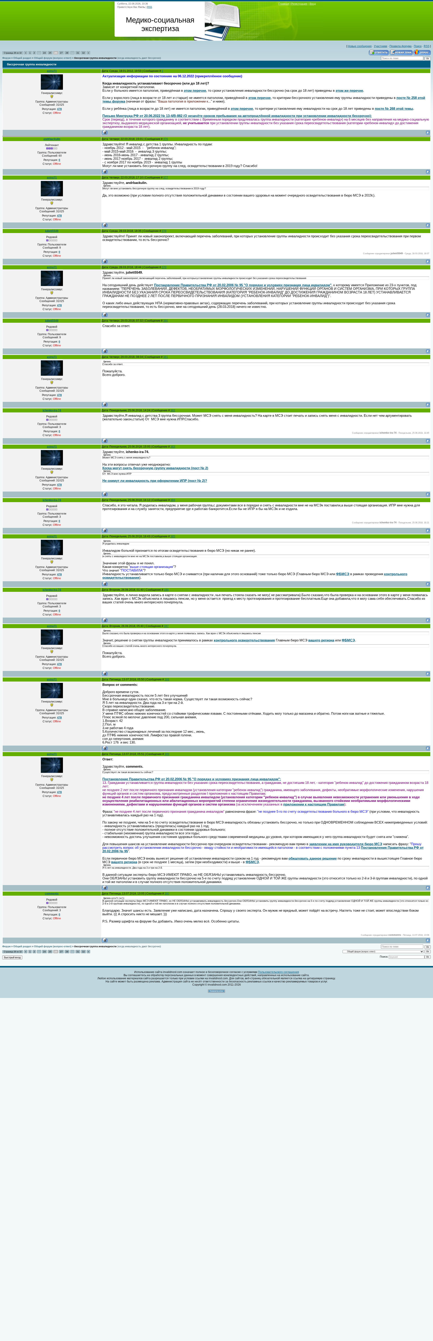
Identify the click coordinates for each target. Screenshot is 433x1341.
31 (77, 53)
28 (67, 53)
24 (44, 53)
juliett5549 (51, 231)
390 (167, 893)
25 (50, 53)
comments (52, 893)
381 (165, 357)
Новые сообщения (360, 46)
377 (165, 177)
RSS (149, 7)
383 (172, 446)
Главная (284, 3)
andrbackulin (52, 139)
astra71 (52, 71)
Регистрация (299, 3)
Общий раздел (22, 58)
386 (166, 589)
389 (167, 754)
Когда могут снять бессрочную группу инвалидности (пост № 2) (155, 468)
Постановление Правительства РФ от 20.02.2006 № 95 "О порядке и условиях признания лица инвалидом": (191, 779)
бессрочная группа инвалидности (95, 58)
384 (172, 500)
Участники (380, 46)
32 (83, 53)
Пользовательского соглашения (278, 972)
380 (165, 320)
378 (164, 231)
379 (164, 267)
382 (172, 410)
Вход (312, 3)
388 (167, 679)
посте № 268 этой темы (394, 108)
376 (165, 139)
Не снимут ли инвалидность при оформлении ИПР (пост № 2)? (154, 481)
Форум (6, 58)
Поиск (417, 46)
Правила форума (400, 46)
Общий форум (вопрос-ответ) (52, 58)
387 (166, 626)
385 (172, 536)
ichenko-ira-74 (52, 410)
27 (61, 53)
